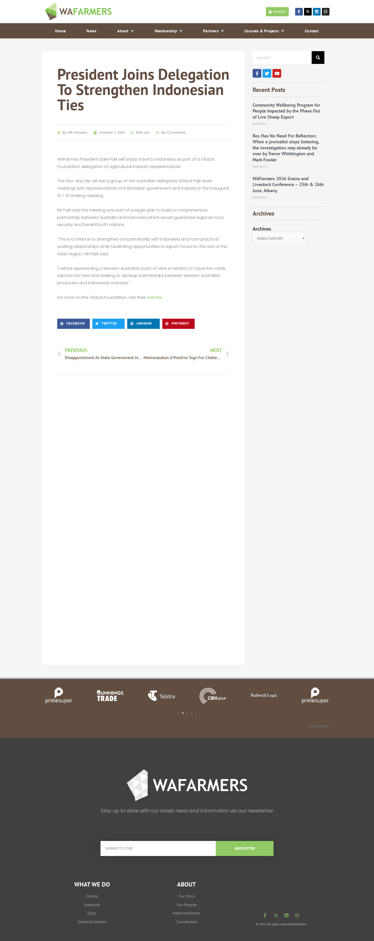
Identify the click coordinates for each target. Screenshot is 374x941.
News (91, 30)
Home (60, 30)
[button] (73, 324)
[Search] (318, 57)
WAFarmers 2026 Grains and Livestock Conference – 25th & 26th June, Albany (288, 184)
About (122, 30)
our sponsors (319, 726)
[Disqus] (143, 450)
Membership (166, 30)
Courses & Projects (261, 30)
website (154, 297)
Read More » (260, 123)
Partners (211, 30)
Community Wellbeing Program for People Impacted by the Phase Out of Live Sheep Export (286, 111)
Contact (312, 30)
